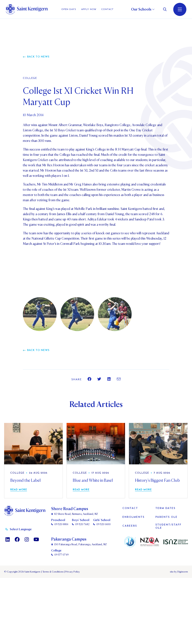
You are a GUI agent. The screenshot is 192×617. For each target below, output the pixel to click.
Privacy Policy (72, 571)
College (30, 78)
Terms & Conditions (52, 571)
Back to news (38, 56)
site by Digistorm (179, 571)
